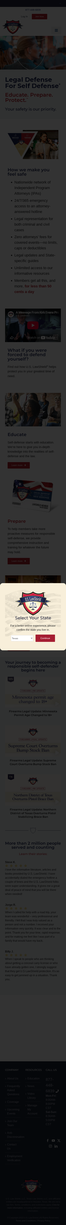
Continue (45, 638)
